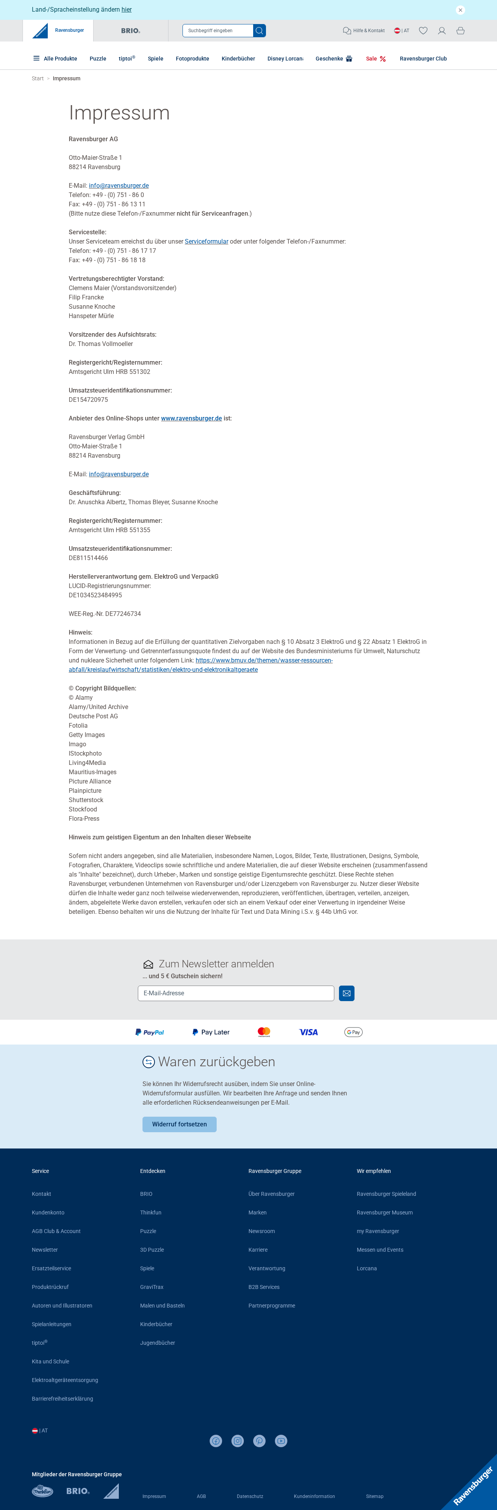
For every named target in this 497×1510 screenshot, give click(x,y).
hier (127, 9)
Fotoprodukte (192, 58)
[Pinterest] (259, 1441)
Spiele (155, 58)
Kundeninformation (314, 1496)
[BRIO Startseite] (131, 31)
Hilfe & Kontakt (369, 30)
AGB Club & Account (56, 1231)
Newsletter (45, 1250)
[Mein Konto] (442, 30)
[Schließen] (460, 10)
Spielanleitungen (51, 1324)
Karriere (258, 1250)
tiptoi (127, 58)
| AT (404, 30)
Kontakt (41, 1194)
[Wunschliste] (423, 30)
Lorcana (367, 1268)
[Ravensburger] (111, 1495)
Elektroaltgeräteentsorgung (65, 1380)
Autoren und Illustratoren (62, 1305)
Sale (372, 58)
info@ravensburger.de (119, 185)
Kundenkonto (48, 1212)
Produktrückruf (50, 1287)
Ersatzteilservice (51, 1268)
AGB (201, 1496)
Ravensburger (69, 30)
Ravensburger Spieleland (386, 1194)
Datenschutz (250, 1496)
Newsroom (261, 1231)
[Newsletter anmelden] (347, 993)
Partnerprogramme (271, 1305)
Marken (257, 1212)
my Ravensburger (378, 1231)
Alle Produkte (60, 58)
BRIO (146, 1194)
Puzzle (98, 58)
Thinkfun (151, 1212)
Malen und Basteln (162, 1305)
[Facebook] (216, 1441)
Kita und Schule (50, 1361)
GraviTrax (151, 1287)
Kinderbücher (238, 58)
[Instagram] (237, 1441)
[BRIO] (85, 1495)
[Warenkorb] (460, 30)
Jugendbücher (157, 1343)
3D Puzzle (152, 1250)
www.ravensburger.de (191, 418)
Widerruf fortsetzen (179, 1124)
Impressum (154, 1496)
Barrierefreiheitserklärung (62, 1399)
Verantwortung (266, 1268)
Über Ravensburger (271, 1194)
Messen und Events (380, 1250)
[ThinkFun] (49, 1495)
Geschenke (330, 58)
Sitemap (375, 1496)
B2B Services (264, 1287)
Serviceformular (206, 241)
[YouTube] (281, 1441)
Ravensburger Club (423, 58)
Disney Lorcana (287, 58)
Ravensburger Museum (385, 1212)
